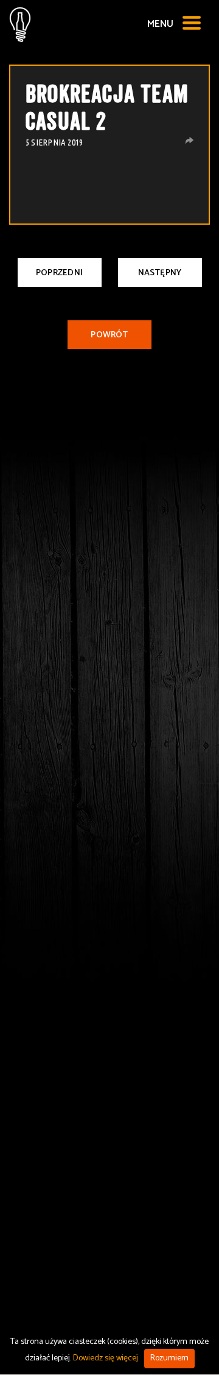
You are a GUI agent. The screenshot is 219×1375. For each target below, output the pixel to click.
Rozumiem (169, 1358)
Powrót (109, 335)
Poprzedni (59, 273)
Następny (160, 273)
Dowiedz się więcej (105, 1358)
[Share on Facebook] (189, 140)
